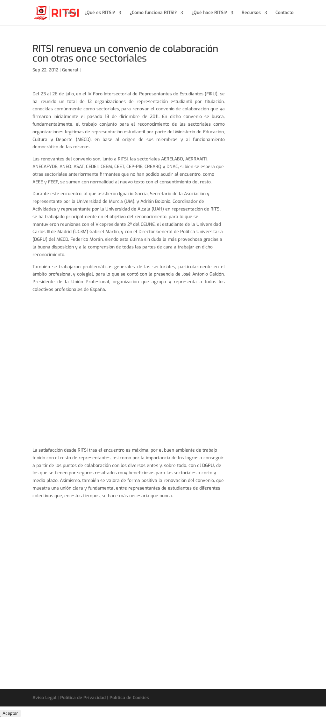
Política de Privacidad (83, 698)
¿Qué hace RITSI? (209, 13)
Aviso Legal (44, 698)
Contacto (284, 13)
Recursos (251, 13)
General (70, 70)
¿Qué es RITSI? (99, 13)
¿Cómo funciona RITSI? (153, 13)
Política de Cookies (129, 698)
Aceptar (10, 713)
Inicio (70, 13)
